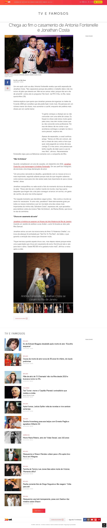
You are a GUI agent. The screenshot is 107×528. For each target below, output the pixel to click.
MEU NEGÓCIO (31, 2)
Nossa (83, 6)
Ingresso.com (17, 2)
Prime (89, 6)
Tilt (69, 6)
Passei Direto (38, 2)
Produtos (8, 6)
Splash (54, 6)
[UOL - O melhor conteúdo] (7, 2)
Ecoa (72, 6)
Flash (13, 6)
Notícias (23, 6)
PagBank (45, 2)
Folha (45, 6)
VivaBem (65, 6)
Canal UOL (77, 6)
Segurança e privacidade (70, 524)
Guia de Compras (99, 6)
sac (81, 2)
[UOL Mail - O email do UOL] (84, 2)
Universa (60, 6)
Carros (34, 6)
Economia (40, 6)
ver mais (38, 510)
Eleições (18, 6)
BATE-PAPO (24, 2)
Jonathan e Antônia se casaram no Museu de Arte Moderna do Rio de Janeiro (42, 221)
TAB (86, 6)
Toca (92, 6)
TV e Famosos (53, 14)
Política (29, 6)
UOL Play (50, 2)
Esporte (49, 6)
